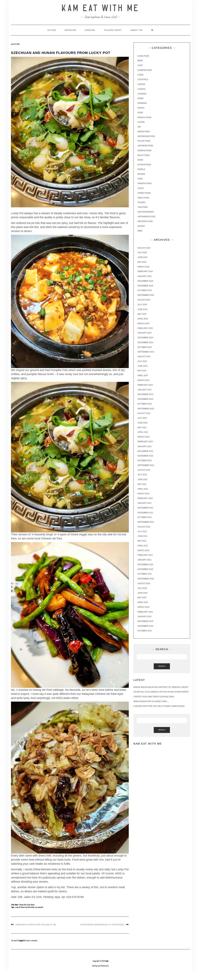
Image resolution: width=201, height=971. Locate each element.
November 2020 (145, 569)
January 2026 (144, 276)
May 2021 (142, 541)
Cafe (140, 65)
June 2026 (142, 257)
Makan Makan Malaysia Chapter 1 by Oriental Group (160, 687)
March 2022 (143, 494)
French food (144, 117)
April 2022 (143, 489)
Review (32, 905)
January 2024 (144, 390)
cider (141, 75)
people (141, 169)
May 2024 (142, 371)
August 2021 (144, 527)
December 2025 (145, 281)
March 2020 (143, 607)
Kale (107, 961)
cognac (142, 89)
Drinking (70, 30)
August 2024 (144, 357)
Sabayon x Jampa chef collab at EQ (36, 924)
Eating (52, 30)
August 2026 (144, 248)
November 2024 (145, 342)
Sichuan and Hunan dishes (27, 907)
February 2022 (145, 498)
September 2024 (146, 352)
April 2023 (143, 432)
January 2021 (144, 560)
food (140, 112)
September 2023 (146, 409)
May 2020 (142, 598)
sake (140, 179)
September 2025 (146, 295)
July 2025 (142, 304)
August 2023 (144, 413)
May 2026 (142, 262)
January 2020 (144, 616)
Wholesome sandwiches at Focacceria (102, 924)
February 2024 (145, 385)
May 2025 (142, 314)
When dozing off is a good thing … (151, 701)
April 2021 (143, 546)
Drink (141, 98)
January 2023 (144, 446)
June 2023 (142, 423)
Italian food (144, 141)
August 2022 (144, 470)
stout (141, 188)
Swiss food (143, 198)
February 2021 (145, 555)
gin (139, 127)
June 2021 (142, 536)
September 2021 (146, 522)
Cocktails (143, 79)
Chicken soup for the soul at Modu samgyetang (159, 706)
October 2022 (145, 460)
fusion (141, 122)
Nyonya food (144, 165)
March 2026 (143, 267)
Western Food (145, 221)
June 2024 (142, 366)
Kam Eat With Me (100, 8)
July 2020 (142, 588)
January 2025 (144, 333)
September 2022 (146, 465)
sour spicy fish (39, 907)
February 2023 (145, 441)
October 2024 (145, 347)
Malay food (144, 155)
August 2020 (144, 583)
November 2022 (145, 456)
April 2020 (143, 602)
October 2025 (145, 290)
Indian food (144, 131)
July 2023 (142, 418)
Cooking (90, 30)
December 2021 (145, 508)
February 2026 (145, 271)
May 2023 (142, 427)
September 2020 (146, 579)
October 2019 (145, 631)
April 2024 (143, 375)
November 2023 (145, 399)
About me (136, 30)
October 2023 (145, 404)
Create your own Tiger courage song (153, 697)
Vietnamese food (146, 216)
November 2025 (145, 286)
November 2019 (145, 626)
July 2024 (142, 361)
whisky (141, 226)
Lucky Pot (17, 907)
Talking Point (113, 30)
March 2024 (143, 380)
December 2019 (145, 621)
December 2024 (145, 338)
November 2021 (145, 513)
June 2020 (142, 593)
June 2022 (142, 479)
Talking (141, 202)
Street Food (144, 193)
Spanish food (145, 183)
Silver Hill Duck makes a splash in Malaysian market (161, 692)
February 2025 (145, 328)
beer (140, 61)
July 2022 (142, 475)
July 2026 (142, 253)
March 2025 (143, 323)
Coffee (141, 84)
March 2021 (143, 550)
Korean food (144, 150)
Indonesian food (146, 136)
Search (161, 666)
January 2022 (144, 503)
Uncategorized (146, 212)
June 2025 (142, 309)
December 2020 (145, 564)
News (140, 160)
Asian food (143, 56)
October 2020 (145, 574)
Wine (140, 231)
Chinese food (22, 905)
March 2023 (143, 437)
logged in (22, 940)
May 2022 (142, 484)
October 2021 (145, 517)
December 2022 (145, 451)
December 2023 (145, 394)
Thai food (143, 207)
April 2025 (143, 319)
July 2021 (142, 531)
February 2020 (145, 612)
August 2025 (144, 300)
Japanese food (145, 146)
